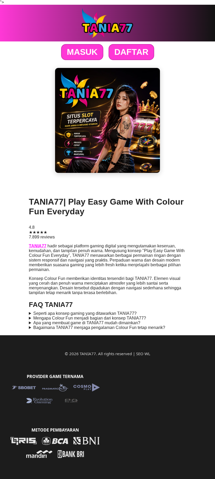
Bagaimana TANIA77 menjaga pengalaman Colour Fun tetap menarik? (99, 327)
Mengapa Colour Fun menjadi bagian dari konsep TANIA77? (89, 318)
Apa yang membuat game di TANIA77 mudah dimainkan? (86, 323)
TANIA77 (37, 246)
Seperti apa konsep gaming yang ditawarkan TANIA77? (85, 313)
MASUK (82, 52)
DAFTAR (131, 52)
